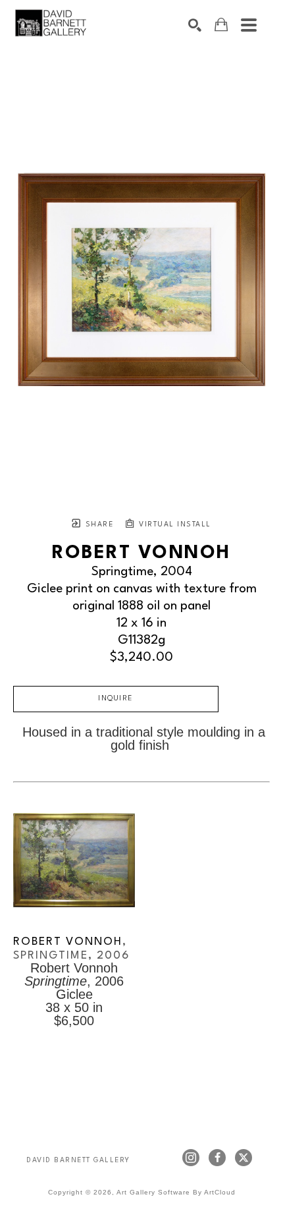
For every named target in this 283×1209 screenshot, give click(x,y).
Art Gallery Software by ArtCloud (176, 1192)
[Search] (194, 25)
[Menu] (249, 25)
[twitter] (243, 1157)
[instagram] (190, 1157)
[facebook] (217, 1157)
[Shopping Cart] (221, 24)
